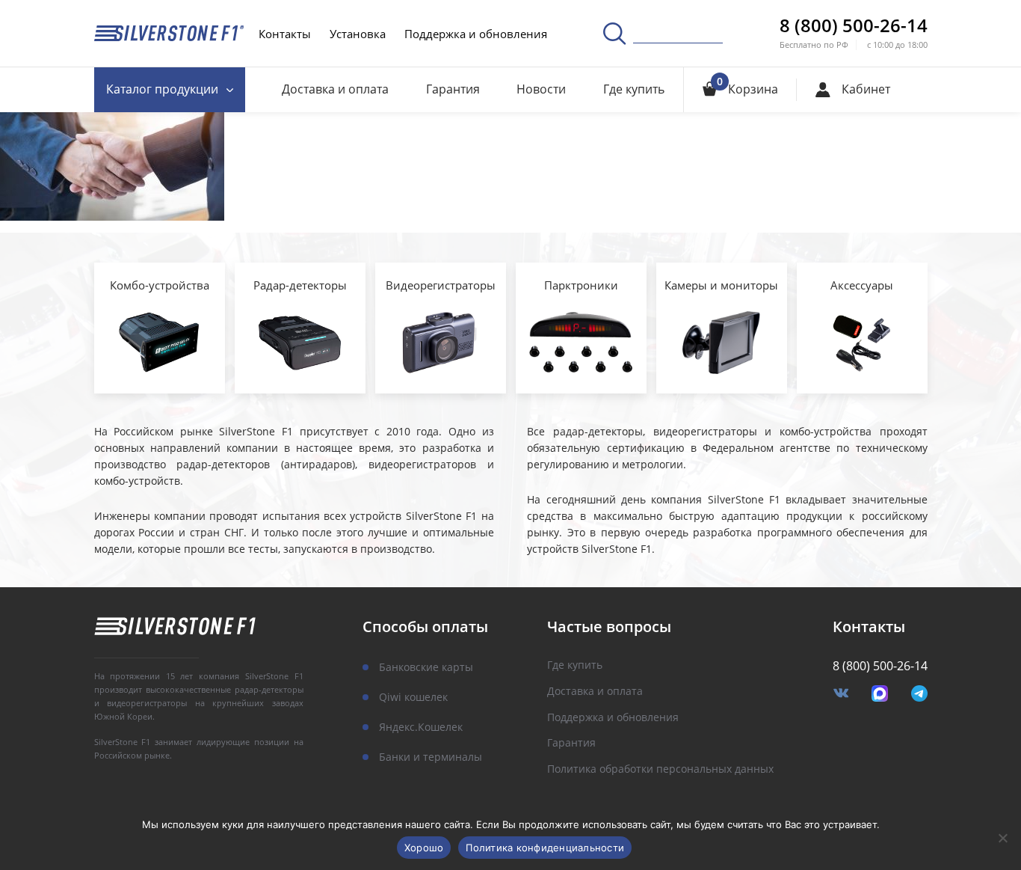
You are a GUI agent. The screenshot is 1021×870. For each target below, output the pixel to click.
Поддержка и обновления (475, 33)
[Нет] (1002, 837)
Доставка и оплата (335, 89)
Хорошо (424, 848)
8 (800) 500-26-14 (854, 25)
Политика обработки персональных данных (660, 769)
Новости (541, 89)
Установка (358, 33)
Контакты (285, 33)
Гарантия (453, 89)
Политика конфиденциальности (545, 848)
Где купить (633, 89)
